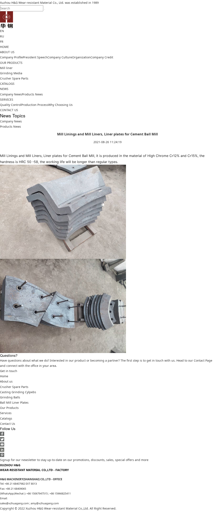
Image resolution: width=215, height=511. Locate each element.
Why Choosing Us (60, 105)
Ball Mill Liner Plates (14, 402)
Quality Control (10, 105)
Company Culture (59, 57)
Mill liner (6, 68)
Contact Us (7, 424)
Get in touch (8, 371)
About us (6, 381)
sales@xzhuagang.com (14, 503)
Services (6, 413)
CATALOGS (7, 84)
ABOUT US (7, 52)
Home (4, 376)
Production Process (34, 105)
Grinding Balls (10, 397)
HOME (4, 47)
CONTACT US (9, 110)
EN (2, 31)
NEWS (4, 89)
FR (1, 42)
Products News (32, 94)
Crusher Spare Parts (14, 78)
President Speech (35, 57)
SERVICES (6, 99)
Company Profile (11, 57)
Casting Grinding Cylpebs (18, 392)
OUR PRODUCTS (11, 63)
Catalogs (6, 418)
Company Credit (101, 57)
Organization (81, 57)
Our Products (9, 408)
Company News (11, 94)
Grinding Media (11, 73)
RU (2, 36)
